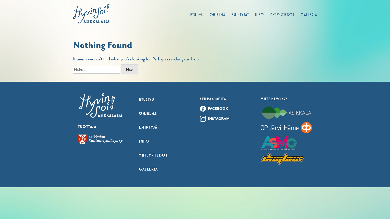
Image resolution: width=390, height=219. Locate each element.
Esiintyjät (240, 15)
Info (259, 15)
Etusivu (197, 15)
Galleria (308, 15)
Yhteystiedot (282, 15)
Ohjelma (218, 15)
